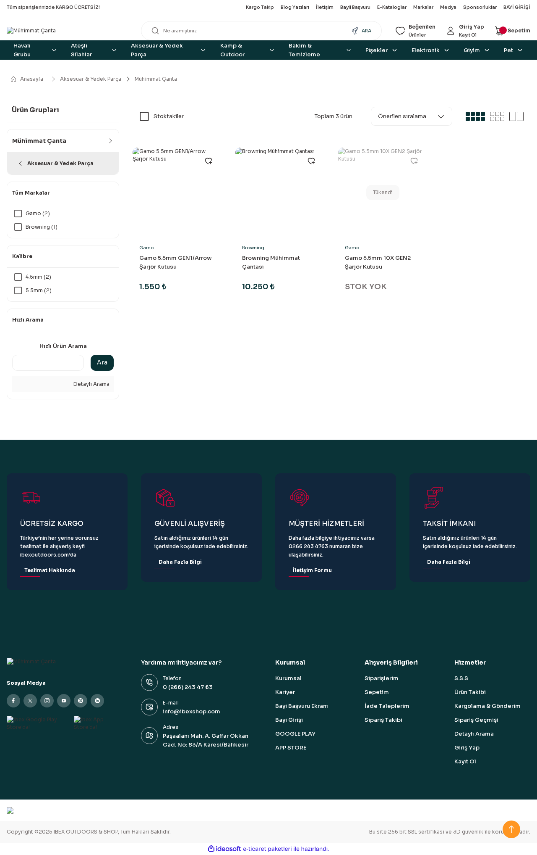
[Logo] (67, 31)
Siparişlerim (382, 678)
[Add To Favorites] (208, 161)
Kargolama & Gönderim (487, 706)
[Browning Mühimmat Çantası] (280, 192)
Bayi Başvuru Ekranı (301, 706)
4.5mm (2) (38, 277)
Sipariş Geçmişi (476, 719)
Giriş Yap (467, 747)
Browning (253, 248)
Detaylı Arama (90, 384)
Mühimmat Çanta (156, 79)
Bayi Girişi (289, 719)
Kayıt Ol (465, 761)
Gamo (146, 248)
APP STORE (290, 747)
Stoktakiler (169, 116)
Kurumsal (288, 678)
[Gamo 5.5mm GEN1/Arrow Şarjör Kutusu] (177, 192)
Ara (102, 362)
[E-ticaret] (267, 848)
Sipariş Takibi (383, 719)
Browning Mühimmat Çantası (271, 262)
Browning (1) (41, 227)
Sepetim (377, 692)
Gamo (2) (38, 213)
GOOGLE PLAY (295, 733)
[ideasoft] (224, 849)
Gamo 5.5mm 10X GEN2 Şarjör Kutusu (378, 262)
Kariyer (285, 692)
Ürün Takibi (470, 692)
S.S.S (461, 678)
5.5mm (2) (39, 290)
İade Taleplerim (387, 706)
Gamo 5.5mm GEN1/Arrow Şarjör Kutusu (175, 262)
